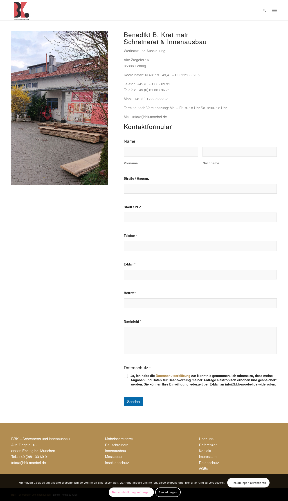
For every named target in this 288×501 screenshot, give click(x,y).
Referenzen (208, 444)
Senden (133, 401)
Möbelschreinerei (119, 438)
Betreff (130, 293)
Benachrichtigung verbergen (131, 492)
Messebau (113, 456)
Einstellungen (168, 492)
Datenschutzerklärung (173, 375)
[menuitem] (264, 10)
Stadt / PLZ (132, 207)
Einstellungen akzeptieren (248, 483)
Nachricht (132, 321)
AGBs (203, 468)
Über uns (206, 438)
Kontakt (205, 450)
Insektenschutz (117, 462)
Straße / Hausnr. (136, 178)
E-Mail (129, 264)
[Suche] (264, 10)
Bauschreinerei (117, 444)
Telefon (130, 235)
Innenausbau (115, 450)
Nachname (210, 163)
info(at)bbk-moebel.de (28, 462)
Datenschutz (209, 462)
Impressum (207, 456)
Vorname (131, 163)
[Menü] (274, 10)
